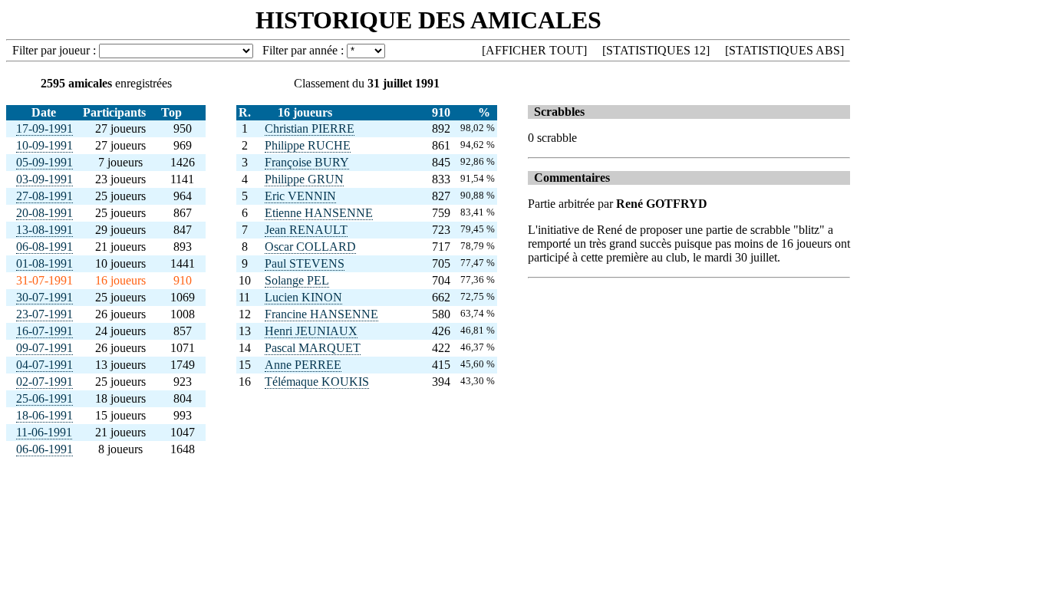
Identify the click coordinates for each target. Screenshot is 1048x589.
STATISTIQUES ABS (784, 50)
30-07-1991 (44, 297)
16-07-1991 (44, 330)
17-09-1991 (44, 128)
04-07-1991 (44, 364)
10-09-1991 (44, 145)
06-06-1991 (44, 449)
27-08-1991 (44, 195)
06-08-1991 (44, 246)
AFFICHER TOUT (534, 50)
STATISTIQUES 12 (656, 50)
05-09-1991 (44, 162)
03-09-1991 (44, 179)
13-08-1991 (44, 229)
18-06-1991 (44, 415)
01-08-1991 (44, 263)
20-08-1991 (44, 212)
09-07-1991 (44, 347)
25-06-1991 (44, 398)
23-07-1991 (44, 314)
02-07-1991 (44, 381)
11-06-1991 (44, 432)
